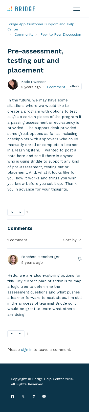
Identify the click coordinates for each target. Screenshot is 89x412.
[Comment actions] (80, 259)
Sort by (70, 240)
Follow (73, 86)
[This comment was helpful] (11, 333)
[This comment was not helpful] (20, 333)
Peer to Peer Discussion (61, 34)
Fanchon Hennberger (40, 257)
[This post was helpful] (11, 212)
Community (24, 34)
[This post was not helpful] (20, 212)
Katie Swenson (33, 82)
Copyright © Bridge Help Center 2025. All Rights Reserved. (42, 381)
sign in (26, 349)
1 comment (56, 87)
